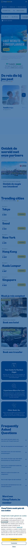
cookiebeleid (4, 522)
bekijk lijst (19, 527)
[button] (14, 546)
